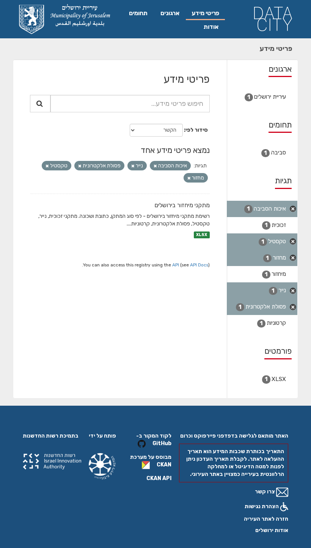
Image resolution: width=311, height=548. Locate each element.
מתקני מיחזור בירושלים (182, 205)
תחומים (138, 13)
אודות (211, 26)
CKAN (164, 464)
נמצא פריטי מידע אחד (175, 150)
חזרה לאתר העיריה (266, 519)
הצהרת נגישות (262, 506)
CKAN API (158, 478)
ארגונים (169, 13)
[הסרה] (155, 166)
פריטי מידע (205, 13)
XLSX (201, 234)
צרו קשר (265, 491)
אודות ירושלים (271, 530)
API (175, 265)
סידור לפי (196, 130)
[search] (40, 103)
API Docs (199, 265)
